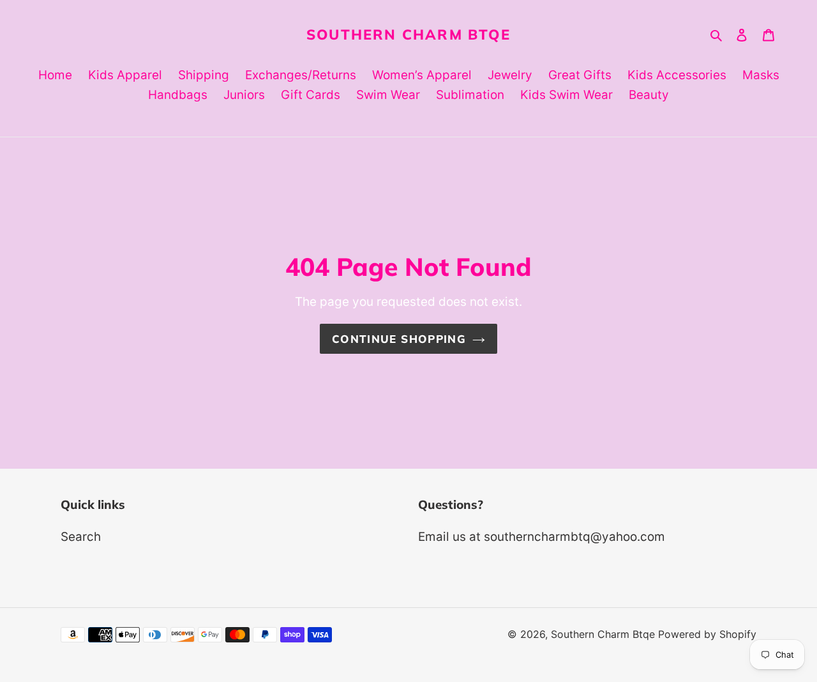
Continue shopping (399, 338)
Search (81, 536)
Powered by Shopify (707, 634)
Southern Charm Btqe (408, 34)
